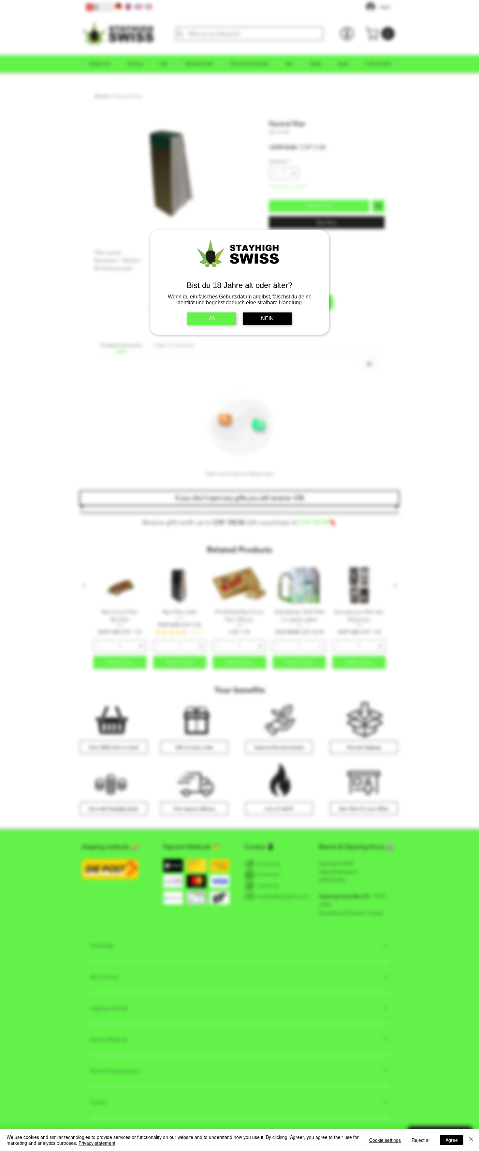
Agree (451, 1140)
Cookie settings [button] (385, 1140)
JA (212, 318)
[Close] (471, 1140)
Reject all (421, 1140)
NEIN (267, 318)
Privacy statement (97, 1143)
